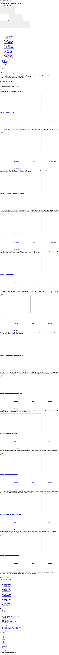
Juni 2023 (3, 638)
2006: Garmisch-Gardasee (52, 120)
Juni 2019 (3, 641)
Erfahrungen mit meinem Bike (7, 274)
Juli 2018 (3, 642)
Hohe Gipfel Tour (6, 600)
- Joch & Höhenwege (8, 46)
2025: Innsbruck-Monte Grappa (8, 36)
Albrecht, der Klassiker (6, 606)
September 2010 (4, 646)
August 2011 (4, 645)
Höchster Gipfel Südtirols (6, 603)
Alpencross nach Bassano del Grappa (5, 579)
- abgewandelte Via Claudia (8, 43)
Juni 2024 (3, 637)
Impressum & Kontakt (4, 653)
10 (2, 575)
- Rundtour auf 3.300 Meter (8, 56)
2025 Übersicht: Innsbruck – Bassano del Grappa (12, 616)
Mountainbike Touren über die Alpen (11, 3)
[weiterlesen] (17, 86)
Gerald (34, 120)
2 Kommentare (16, 330)
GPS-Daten (3, 610)
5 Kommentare (16, 289)
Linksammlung (4, 611)
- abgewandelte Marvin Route (8, 41)
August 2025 (4, 635)
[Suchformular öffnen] (7, 10)
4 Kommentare (16, 489)
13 (5, 575)
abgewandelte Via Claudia (6, 590)
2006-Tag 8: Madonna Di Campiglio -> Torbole (11, 234)
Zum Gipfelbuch (2, 632)
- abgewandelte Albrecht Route (9, 39)
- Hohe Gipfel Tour (8, 52)
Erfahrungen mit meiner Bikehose (8, 315)
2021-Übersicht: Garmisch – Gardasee (10, 621)
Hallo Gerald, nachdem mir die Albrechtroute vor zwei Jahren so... (11, 627)
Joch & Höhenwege (6, 593)
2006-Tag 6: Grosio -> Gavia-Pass (8, 153)
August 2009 (4, 647)
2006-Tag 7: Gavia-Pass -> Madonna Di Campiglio (12, 193)
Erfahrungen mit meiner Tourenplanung (9, 555)
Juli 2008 (3, 648)
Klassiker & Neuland (7, 583)
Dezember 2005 (4, 650)
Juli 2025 (3, 636)
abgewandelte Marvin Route (6, 588)
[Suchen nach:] (4, 20)
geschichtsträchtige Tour (7, 605)
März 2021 (3, 640)
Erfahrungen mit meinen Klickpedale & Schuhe (11, 355)
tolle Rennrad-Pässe (6, 596)
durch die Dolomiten (6, 585)
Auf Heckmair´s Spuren (6, 598)
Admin (9, 653)
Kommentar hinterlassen (17, 127)
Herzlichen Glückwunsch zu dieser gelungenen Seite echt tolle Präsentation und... (14, 630)
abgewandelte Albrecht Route (7, 586)
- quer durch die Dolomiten (8, 44)
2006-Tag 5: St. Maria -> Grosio (7, 112)
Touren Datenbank (4, 35)
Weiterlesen (1, 132)
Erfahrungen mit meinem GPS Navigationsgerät (11, 514)
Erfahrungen (50, 282)
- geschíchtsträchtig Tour (9, 57)
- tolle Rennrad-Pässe (8, 49)
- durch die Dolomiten (8, 38)
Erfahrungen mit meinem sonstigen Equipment (11, 393)
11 (3, 575)
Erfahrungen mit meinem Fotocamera (9, 474)
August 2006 (4, 649)
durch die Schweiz (6, 601)
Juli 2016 (3, 643)
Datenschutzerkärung (14, 653)
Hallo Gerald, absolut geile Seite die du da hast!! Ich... (10, 628)
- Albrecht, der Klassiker (8, 59)
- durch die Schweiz (8, 54)
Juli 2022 (3, 639)
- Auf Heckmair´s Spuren (8, 51)
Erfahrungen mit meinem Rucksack (8, 433)
